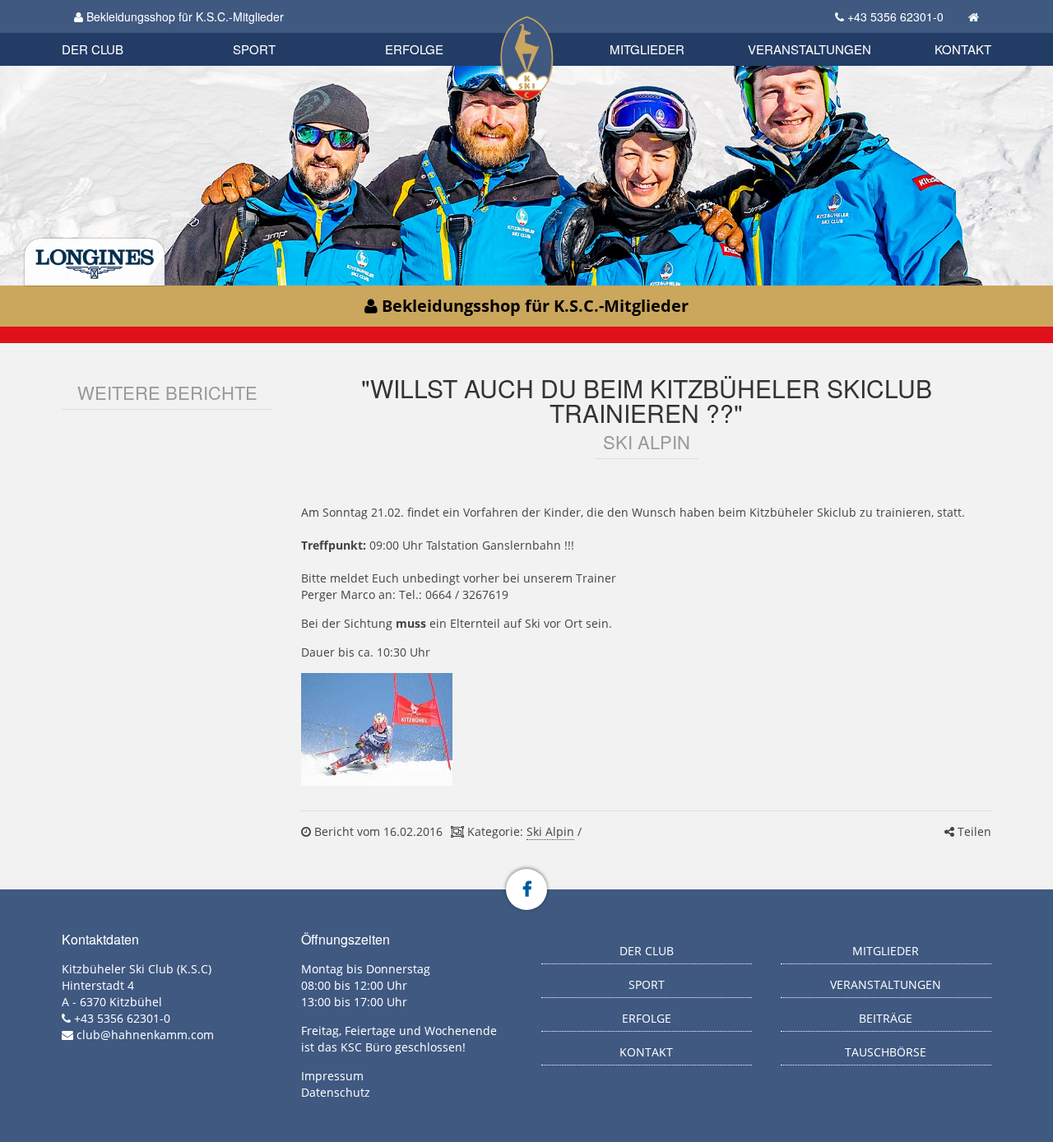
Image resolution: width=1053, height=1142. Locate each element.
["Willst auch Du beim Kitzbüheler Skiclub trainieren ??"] (376, 730)
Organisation (110, 32)
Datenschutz (335, 1092)
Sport (254, 49)
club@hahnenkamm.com (145, 1034)
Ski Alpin (550, 831)
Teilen (972, 831)
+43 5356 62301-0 (895, 16)
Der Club (92, 49)
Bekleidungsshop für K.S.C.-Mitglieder (183, 16)
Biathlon (120, 31)
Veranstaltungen (809, 49)
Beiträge (885, 1018)
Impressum (332, 1076)
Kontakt (963, 49)
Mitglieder (647, 49)
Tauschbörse (885, 1052)
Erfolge (414, 49)
